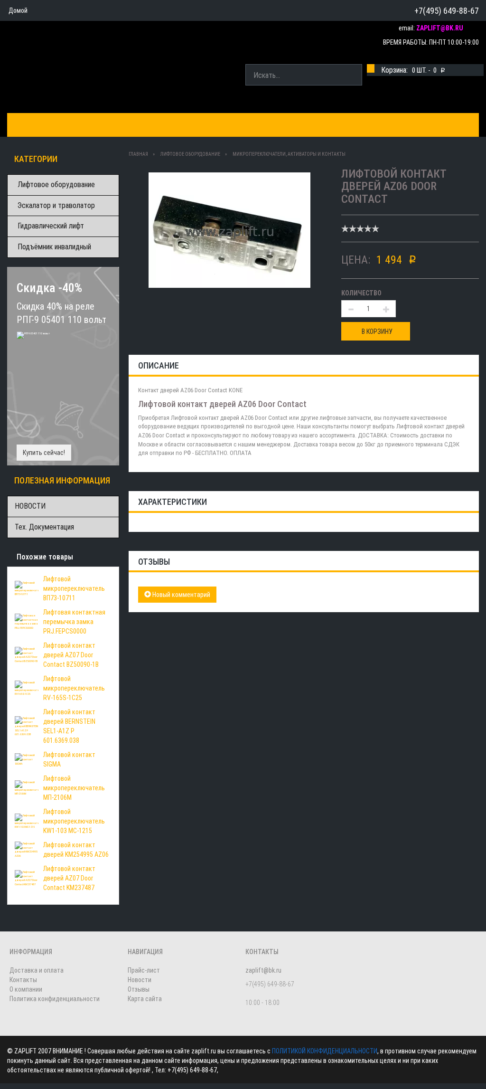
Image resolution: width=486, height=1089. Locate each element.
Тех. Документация (44, 526)
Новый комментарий (180, 594)
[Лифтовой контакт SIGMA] (26, 759)
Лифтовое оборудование (56, 184)
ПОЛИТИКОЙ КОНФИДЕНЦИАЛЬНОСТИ (324, 1051)
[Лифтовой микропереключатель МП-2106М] (26, 787)
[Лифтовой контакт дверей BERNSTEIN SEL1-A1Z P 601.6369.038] (26, 725)
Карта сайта (145, 999)
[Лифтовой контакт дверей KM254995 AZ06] (26, 849)
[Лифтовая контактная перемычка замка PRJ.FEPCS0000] (26, 621)
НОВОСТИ (30, 506)
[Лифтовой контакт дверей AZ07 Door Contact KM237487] (26, 877)
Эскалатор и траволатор (56, 205)
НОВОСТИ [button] (317, 124)
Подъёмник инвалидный (54, 246)
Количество (361, 293)
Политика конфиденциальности (54, 999)
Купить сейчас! (44, 452)
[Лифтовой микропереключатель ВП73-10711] (26, 588)
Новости (139, 980)
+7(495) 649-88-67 (446, 11)
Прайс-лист (144, 970)
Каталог (29, 124)
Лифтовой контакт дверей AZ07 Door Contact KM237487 (69, 878)
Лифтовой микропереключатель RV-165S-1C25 (74, 688)
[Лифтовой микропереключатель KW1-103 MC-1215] (26, 820)
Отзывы (139, 989)
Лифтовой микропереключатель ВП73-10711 (74, 588)
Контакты (208, 124)
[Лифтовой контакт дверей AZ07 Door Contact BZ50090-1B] (26, 654)
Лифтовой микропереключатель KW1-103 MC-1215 (74, 821)
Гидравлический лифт (51, 225)
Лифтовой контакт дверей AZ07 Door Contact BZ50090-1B (71, 655)
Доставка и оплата (139, 124)
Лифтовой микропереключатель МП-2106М (74, 788)
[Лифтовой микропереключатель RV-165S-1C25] (26, 687)
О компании (264, 124)
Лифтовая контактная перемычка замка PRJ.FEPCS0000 (74, 621)
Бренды (73, 124)
